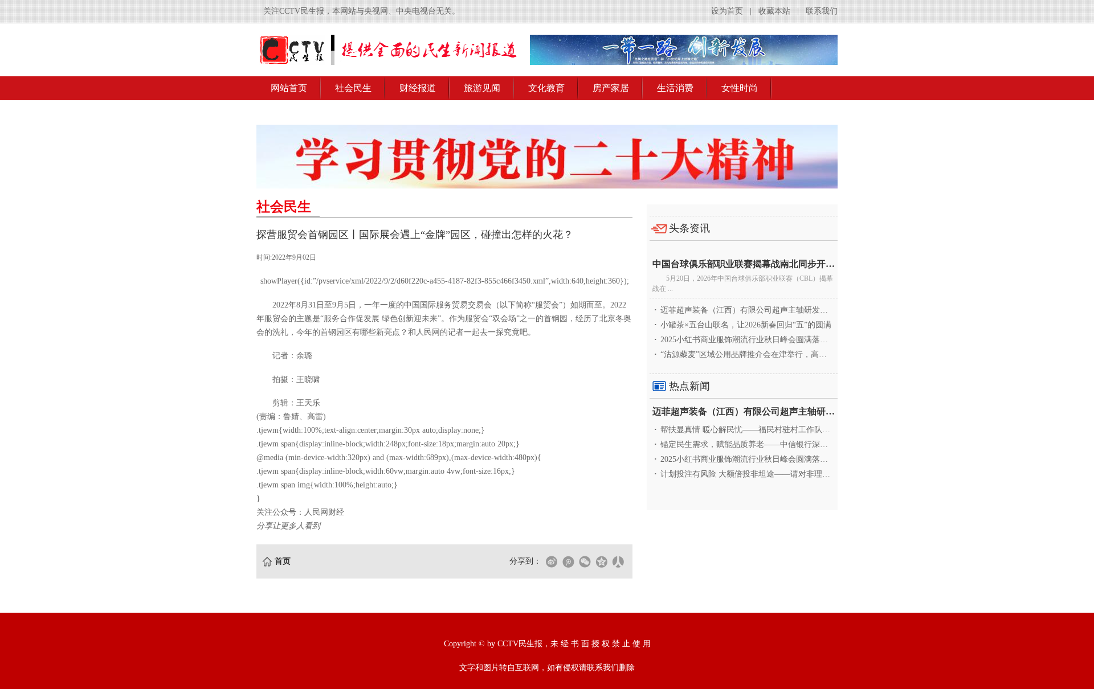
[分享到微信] (584, 561)
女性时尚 (739, 88)
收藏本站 (774, 11)
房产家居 (611, 88)
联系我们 (822, 11)
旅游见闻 (482, 88)
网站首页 (289, 88)
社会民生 (353, 88)
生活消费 (675, 88)
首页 (283, 561)
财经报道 (417, 88)
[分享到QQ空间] (601, 561)
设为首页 (727, 11)
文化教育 (546, 88)
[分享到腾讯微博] (568, 561)
